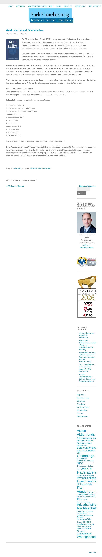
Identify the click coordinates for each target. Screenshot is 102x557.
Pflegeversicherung (88, 497)
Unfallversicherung (85, 524)
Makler (79, 497)
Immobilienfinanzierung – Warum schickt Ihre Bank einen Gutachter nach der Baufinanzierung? (87, 357)
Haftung (79, 469)
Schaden (80, 517)
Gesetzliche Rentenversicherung (85, 460)
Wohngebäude (84, 533)
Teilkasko (87, 522)
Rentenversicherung (85, 511)
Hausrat (87, 468)
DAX (83, 450)
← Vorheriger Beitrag (15, 186)
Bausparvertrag (81, 445)
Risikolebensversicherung (85, 515)
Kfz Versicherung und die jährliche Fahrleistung (86, 335)
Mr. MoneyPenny (83, 407)
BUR (78, 451)
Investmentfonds (88, 481)
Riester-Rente (82, 513)
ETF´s (79, 453)
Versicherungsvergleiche (40, 6)
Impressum (80, 6)
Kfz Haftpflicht (86, 484)
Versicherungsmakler (84, 526)
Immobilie (91, 475)
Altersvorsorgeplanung (89, 438)
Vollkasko (81, 528)
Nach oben (92, 552)
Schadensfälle (82, 410)
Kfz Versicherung (87, 489)
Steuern (79, 522)
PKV (80, 499)
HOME (10, 6)
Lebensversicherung (86, 495)
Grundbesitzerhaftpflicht (85, 466)
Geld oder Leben (36, 168)
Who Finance (84, 529)
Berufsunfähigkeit (87, 447)
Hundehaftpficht (82, 475)
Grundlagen (81, 404)
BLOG (58, 6)
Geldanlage (81, 401)
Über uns (20, 6)
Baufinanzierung (83, 398)
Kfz (78, 484)
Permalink (46, 168)
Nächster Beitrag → (87, 186)
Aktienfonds (86, 434)
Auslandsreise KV (85, 440)
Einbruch (90, 451)
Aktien (81, 431)
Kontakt (68, 6)
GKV (80, 463)
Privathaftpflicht (88, 504)
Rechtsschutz (87, 508)
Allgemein (17, 168)
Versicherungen (82, 416)
